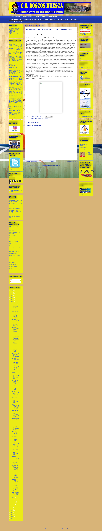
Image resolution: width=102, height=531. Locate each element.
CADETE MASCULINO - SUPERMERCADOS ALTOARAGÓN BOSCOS (26, 19)
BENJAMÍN (16, 52)
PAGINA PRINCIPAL (15, 16)
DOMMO (11, 70)
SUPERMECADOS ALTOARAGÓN (13, 104)
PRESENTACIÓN (12, 97)
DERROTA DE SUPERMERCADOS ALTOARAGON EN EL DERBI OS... (15, 322)
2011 (12, 514)
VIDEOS (13, 114)
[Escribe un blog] (47, 117)
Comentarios (14, 282)
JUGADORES (12, 83)
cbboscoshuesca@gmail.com (15, 33)
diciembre (14, 303)
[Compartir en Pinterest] (52, 117)
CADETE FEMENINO (50, 19)
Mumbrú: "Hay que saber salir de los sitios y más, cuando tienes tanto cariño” (15, 205)
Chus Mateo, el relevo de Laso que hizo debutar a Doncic (14, 216)
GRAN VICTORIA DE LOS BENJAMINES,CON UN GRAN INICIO (15, 445)
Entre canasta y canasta (14, 255)
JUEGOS (18, 82)
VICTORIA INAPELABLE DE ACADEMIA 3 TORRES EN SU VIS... (15, 337)
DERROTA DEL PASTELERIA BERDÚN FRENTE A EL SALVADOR (15, 361)
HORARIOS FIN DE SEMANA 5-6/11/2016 (15, 493)
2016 (12, 301)
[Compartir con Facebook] (50, 117)
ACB (10, 245)
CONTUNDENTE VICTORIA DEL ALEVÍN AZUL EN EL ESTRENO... (15, 475)
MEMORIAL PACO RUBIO (16, 87)
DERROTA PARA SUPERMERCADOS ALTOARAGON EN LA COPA (15, 460)
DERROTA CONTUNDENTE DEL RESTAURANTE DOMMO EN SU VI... (15, 330)
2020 (12, 293)
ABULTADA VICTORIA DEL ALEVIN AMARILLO (15, 438)
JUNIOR (11, 84)
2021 (12, 292)
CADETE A (20, 53)
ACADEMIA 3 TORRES (36, 118)
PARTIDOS (11, 91)
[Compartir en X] (49, 117)
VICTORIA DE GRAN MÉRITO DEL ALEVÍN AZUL (15, 382)
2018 (12, 297)
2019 (12, 295)
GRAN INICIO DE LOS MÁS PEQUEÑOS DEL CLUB (15, 489)
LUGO (54, 528)
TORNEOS (16, 113)
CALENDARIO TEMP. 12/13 (15, 59)
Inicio (52, 161)
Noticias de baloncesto (14, 271)
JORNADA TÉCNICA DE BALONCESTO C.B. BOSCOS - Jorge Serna (89, 155)
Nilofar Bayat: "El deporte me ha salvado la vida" (15, 201)
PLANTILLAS (12, 93)
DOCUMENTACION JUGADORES (15, 69)
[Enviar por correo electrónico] (46, 117)
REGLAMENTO (12, 98)
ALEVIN (11, 47)
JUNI (20, 83)
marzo (13, 501)
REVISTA (20, 101)
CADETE (11, 53)
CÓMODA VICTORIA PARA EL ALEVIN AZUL (15, 433)
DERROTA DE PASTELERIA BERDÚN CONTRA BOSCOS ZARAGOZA (15, 314)
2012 (12, 512)
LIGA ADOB (19, 86)
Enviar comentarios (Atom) (54, 165)
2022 (12, 290)
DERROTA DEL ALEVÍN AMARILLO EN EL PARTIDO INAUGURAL (15, 482)
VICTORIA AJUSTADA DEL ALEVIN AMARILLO (15, 349)
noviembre (14, 304)
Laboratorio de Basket (14, 226)
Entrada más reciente (31, 161)
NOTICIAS (13, 90)
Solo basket (11, 262)
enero (13, 504)
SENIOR (16, 102)
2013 (12, 510)
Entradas (13, 279)
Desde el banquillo (13, 253)
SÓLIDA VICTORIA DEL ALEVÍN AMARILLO (15, 387)
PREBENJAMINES (12, 94)
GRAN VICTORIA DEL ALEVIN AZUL (15, 344)
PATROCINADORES (27, 16)
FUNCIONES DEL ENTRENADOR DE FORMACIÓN (84, 149)
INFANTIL (46, 118)
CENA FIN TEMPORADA (16, 61)
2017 (12, 299)
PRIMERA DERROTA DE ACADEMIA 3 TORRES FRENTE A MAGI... (15, 375)
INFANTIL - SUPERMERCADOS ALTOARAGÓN (68, 19)
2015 (12, 507)
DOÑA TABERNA (18, 70)
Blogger (66, 528)
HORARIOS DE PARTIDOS (15, 77)
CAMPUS (20, 60)
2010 (12, 516)
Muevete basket (12, 264)
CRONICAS (11, 64)
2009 (12, 518)
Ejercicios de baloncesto (14, 260)
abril (13, 499)
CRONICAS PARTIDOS (13, 66)
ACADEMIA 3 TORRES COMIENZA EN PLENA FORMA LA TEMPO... (15, 468)
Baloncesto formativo (14, 251)
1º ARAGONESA (13, 43)
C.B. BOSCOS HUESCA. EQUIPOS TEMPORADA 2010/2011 (85, 144)
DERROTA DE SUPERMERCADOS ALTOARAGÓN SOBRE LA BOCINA (15, 413)
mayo (13, 497)
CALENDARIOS (12, 60)
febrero (13, 502)
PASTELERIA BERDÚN (14, 92)
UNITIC (20, 113)
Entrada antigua (71, 161)
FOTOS (20, 72)
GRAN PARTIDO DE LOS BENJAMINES (15, 308)
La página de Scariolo (14, 268)
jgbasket (11, 257)
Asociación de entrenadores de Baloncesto (15, 248)
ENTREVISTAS (12, 72)
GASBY (13, 73)
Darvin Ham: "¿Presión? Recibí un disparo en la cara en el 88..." (15, 211)
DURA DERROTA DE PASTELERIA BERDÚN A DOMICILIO (15, 406)
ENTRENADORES (13, 71)
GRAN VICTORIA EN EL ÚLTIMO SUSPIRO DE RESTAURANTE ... (15, 368)
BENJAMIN (19, 51)
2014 (12, 509)
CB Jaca (11, 243)
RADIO (19, 97)
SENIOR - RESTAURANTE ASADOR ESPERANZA (46, 16)
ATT (42, 118)
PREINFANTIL (12, 95)
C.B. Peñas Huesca (13, 241)
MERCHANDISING (16, 88)
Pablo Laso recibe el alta (14, 208)
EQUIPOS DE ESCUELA (16, 21)
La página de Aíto (13, 266)
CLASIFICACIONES (13, 63)
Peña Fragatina (12, 235)
